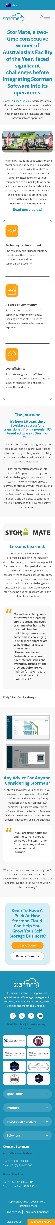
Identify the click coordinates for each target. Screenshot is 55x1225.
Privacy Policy (13, 1212)
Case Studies (21, 101)
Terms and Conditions (37, 1212)
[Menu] (47, 17)
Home (6, 101)
